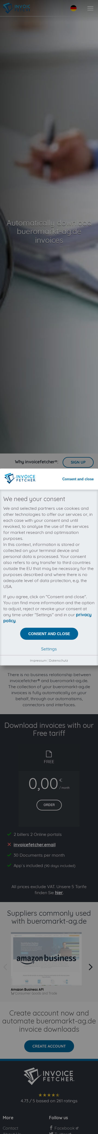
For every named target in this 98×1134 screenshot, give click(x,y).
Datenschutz (58, 660)
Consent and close (78, 479)
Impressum (38, 660)
